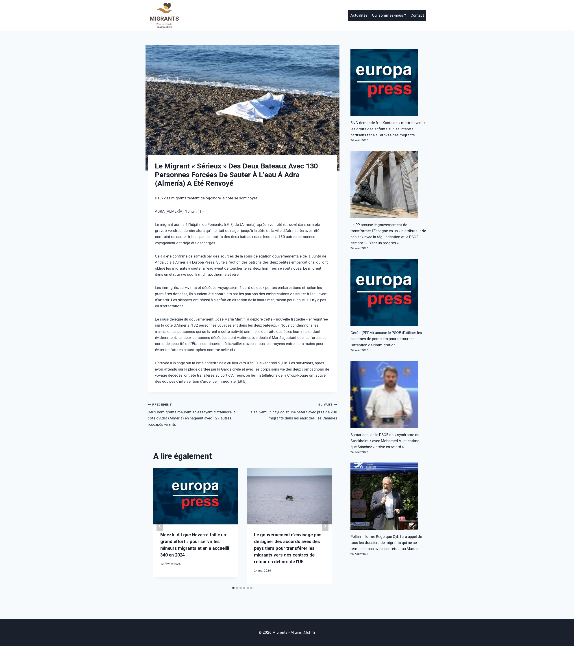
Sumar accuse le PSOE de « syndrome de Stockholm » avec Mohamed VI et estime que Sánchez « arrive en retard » (384, 441)
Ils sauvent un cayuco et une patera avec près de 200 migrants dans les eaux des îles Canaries (292, 411)
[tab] (233, 588)
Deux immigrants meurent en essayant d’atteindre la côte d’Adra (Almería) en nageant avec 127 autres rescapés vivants (191, 414)
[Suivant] (325, 526)
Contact (417, 15)
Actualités (358, 15)
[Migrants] (164, 15)
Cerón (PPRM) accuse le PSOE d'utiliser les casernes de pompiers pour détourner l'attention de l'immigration (386, 339)
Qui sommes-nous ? (389, 15)
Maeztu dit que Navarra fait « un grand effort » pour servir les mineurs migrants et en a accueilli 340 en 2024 (194, 545)
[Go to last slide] (160, 526)
